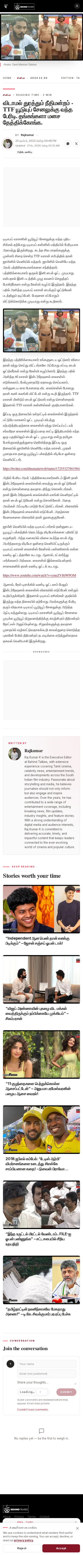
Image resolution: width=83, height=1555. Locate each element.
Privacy (19, 1516)
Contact (44, 1516)
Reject (21, 1548)
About (7, 1516)
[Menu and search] (5, 6)
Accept (61, 1548)
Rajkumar (27, 135)
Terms (31, 1516)
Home (7, 78)
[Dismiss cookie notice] (77, 1528)
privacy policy (23, 1540)
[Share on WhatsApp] (68, 143)
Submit (66, 1392)
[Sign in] (77, 6)
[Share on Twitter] (76, 143)
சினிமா (21, 78)
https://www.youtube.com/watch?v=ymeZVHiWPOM (39, 575)
